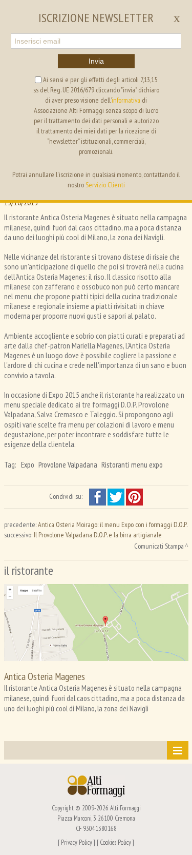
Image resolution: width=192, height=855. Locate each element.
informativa (126, 100)
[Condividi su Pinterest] (134, 496)
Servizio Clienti (105, 184)
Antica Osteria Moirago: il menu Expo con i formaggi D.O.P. (112, 524)
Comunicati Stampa (159, 546)
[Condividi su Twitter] (117, 496)
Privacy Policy (76, 842)
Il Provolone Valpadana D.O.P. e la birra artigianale (98, 534)
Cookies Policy (115, 842)
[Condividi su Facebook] (98, 496)
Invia (96, 61)
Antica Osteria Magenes (44, 676)
